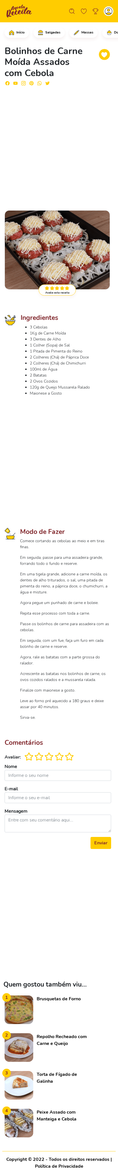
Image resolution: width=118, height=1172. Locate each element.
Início (20, 32)
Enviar (100, 843)
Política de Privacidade (59, 1166)
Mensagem (16, 811)
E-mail (11, 789)
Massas (86, 32)
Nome (11, 766)
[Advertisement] (59, 146)
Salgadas (52, 32)
